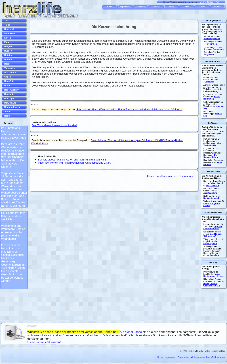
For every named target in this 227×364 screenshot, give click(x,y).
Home (150, 176)
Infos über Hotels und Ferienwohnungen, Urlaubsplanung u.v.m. (74, 162)
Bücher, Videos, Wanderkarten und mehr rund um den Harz (72, 159)
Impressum (186, 176)
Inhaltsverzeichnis (166, 176)
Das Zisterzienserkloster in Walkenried (54, 125)
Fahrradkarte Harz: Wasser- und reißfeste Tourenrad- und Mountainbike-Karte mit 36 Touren (129, 109)
